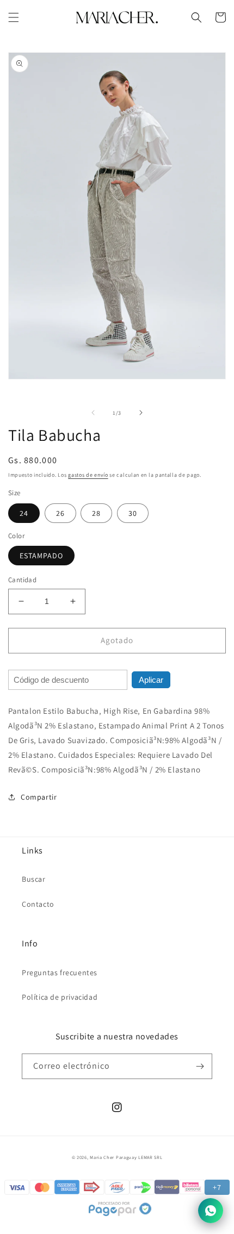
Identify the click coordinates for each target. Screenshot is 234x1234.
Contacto (38, 904)
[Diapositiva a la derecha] (141, 413)
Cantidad (22, 579)
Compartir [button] (39, 797)
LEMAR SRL (150, 1157)
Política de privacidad (59, 997)
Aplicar (151, 679)
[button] (14, 17)
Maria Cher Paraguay (113, 1157)
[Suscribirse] (200, 1066)
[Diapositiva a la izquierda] (93, 413)
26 (60, 513)
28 (96, 513)
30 (132, 513)
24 (24, 513)
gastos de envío (88, 474)
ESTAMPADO (41, 555)
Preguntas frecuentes (59, 972)
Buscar (34, 879)
